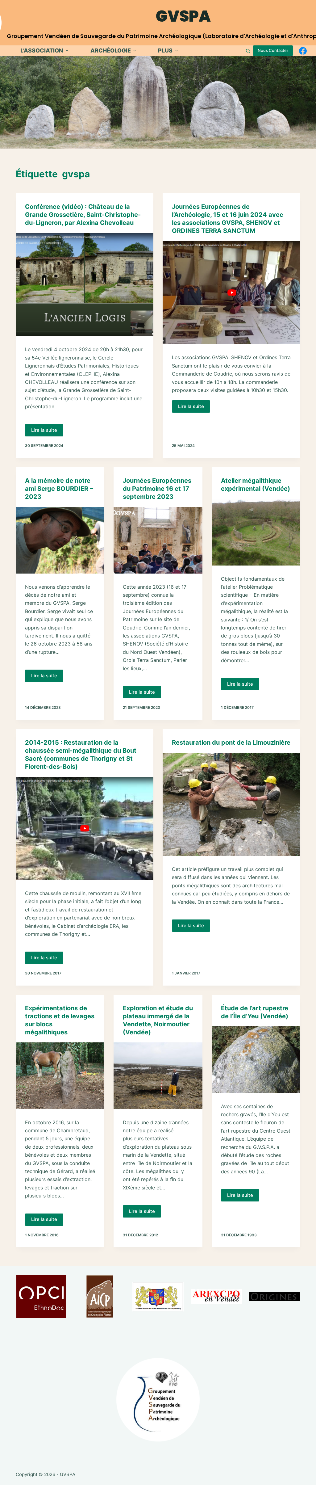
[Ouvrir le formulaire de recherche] (248, 51)
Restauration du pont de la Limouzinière (231, 742)
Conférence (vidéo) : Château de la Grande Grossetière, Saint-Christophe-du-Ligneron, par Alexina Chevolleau (83, 214)
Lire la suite (47, 431)
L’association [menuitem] (41, 50)
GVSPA (183, 16)
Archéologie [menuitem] (110, 50)
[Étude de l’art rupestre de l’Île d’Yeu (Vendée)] (256, 1059)
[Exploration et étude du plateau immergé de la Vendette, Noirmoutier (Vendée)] (158, 1075)
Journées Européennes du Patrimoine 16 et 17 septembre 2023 (157, 488)
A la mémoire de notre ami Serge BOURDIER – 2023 (59, 488)
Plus (165, 50)
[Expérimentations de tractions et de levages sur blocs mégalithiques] (60, 1075)
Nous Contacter (273, 50)
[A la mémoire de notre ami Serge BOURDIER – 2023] (60, 540)
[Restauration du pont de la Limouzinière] (231, 804)
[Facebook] (303, 51)
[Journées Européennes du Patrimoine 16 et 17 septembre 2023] (158, 540)
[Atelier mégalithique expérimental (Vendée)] (256, 532)
